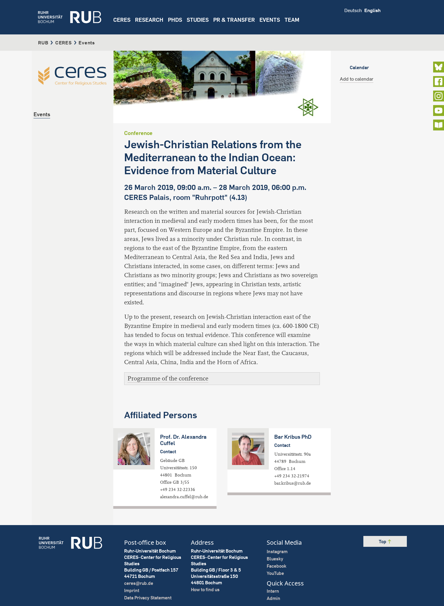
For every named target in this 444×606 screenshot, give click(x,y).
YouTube (275, 573)
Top (383, 541)
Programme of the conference (167, 378)
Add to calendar (356, 79)
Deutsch (353, 10)
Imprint (131, 590)
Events (269, 19)
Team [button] (292, 19)
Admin (273, 598)
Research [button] (149, 19)
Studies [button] (198, 19)
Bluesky (275, 559)
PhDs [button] (175, 19)
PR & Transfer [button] (234, 19)
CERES (121, 19)
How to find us (205, 589)
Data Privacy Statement (148, 598)
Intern (273, 591)
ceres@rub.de (138, 583)
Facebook (276, 566)
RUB (43, 43)
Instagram (277, 551)
